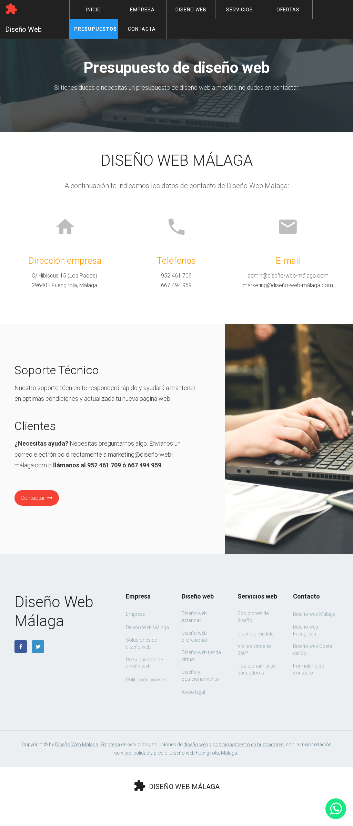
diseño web (195, 744)
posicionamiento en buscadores (248, 744)
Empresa (142, 9)
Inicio (93, 9)
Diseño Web (190, 9)
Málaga (229, 753)
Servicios (239, 9)
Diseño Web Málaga (76, 744)
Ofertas (288, 9)
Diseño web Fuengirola (194, 753)
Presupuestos (95, 29)
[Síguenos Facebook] (20, 646)
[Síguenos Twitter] (38, 646)
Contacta (142, 29)
